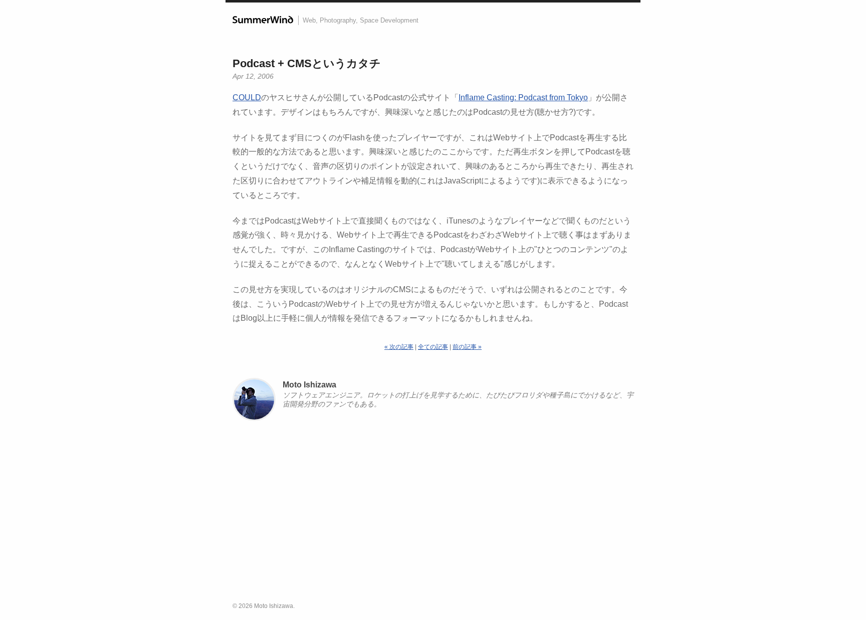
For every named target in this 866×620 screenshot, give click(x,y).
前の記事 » (467, 346)
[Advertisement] (433, 516)
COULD (247, 97)
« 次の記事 (398, 346)
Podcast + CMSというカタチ (307, 63)
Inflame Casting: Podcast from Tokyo (523, 97)
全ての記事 (433, 346)
